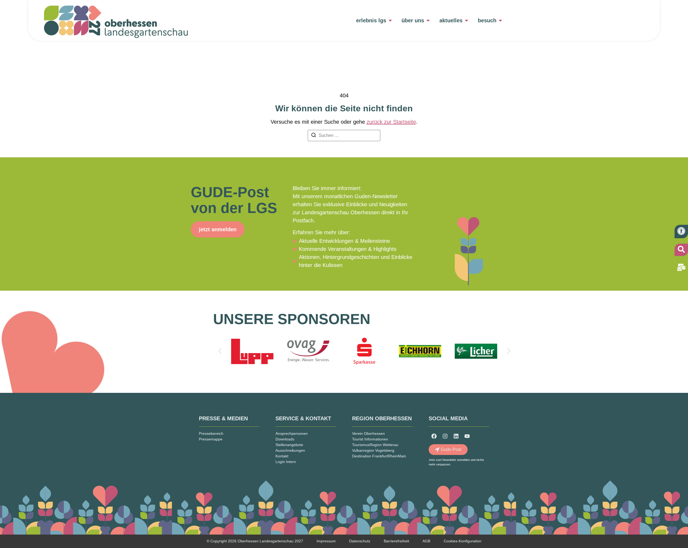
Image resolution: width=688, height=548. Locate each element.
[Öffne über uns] (428, 20)
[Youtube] (467, 436)
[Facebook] (434, 436)
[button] (220, 351)
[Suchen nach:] (344, 135)
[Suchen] (314, 136)
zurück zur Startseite (391, 122)
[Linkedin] (456, 436)
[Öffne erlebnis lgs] (390, 20)
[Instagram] (445, 436)
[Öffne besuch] (500, 20)
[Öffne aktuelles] (466, 20)
